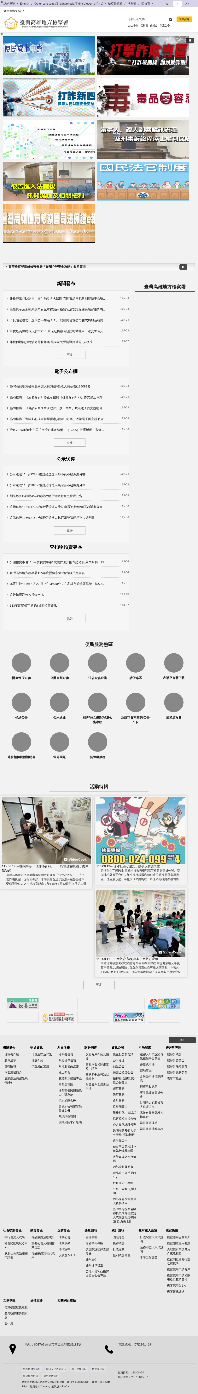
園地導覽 (119, 1237)
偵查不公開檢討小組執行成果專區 (124, 1148)
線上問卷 (64, 1072)
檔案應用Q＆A (176, 1285)
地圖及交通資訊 (42, 1054)
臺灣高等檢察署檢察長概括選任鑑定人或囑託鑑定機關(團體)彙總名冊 (124, 1215)
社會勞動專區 (12, 1230)
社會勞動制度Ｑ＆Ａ (15, 1245)
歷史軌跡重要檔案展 (16, 1315)
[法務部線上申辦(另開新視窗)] (58, 1017)
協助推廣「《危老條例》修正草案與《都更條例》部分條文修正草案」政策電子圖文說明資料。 (58, 397)
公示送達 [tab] (66, 459)
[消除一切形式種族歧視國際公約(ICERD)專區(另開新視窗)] (129, 1003)
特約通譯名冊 (67, 1100)
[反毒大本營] (23, 1003)
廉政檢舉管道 (94, 1265)
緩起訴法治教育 (177, 1066)
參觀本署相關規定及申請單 (97, 1066)
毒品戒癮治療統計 (43, 1237)
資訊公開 (118, 1047)
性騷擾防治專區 (123, 1183)
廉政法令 (91, 1259)
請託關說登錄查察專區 (97, 1251)
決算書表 (119, 1094)
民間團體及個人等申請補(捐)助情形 (124, 1132)
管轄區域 (10, 1066)
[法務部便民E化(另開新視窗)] (49, 55)
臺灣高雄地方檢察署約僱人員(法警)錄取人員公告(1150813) (50, 386)
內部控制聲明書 (123, 1167)
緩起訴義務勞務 (177, 1072)
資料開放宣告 (51, 1376)
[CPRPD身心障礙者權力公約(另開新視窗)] (164, 1003)
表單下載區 (174, 1078)
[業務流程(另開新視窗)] (49, 139)
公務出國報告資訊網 (124, 1191)
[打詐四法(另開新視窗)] (49, 97)
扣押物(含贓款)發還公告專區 (124, 1080)
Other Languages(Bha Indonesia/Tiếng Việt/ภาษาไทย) (68, 3)
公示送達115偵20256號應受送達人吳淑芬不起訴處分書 (47, 485)
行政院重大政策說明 (151, 1239)
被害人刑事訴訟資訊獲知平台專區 (151, 1056)
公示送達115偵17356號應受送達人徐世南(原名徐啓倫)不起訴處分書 (56, 506)
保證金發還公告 (123, 1072)
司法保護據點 (148, 1123)
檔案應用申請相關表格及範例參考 (178, 1277)
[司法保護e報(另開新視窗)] (49, 223)
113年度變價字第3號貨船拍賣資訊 (33, 605)
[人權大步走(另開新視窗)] (93, 1017)
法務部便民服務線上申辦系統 (70, 1092)
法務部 (132, 3)
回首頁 (145, 3)
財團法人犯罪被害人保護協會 (151, 1104)
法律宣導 (64, 1249)
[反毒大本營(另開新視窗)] (143, 97)
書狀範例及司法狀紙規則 (97, 1076)
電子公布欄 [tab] (66, 371)
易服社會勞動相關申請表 (16, 1255)
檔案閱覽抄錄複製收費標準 (178, 1261)
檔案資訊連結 (175, 1291)
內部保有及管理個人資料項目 (124, 1201)
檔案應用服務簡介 (178, 1237)
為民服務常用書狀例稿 (97, 1086)
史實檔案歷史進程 (16, 1307)
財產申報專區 (94, 1243)
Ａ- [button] (168, 3)
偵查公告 (165, 25)
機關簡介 (9, 1047)
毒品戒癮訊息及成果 (43, 1255)
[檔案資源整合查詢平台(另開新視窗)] (129, 1017)
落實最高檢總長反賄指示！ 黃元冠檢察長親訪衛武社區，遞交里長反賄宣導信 (58, 331)
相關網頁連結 (66, 1300)
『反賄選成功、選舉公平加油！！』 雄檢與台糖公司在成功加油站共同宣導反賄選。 (58, 320)
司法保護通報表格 (151, 1129)
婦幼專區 (146, 1070)
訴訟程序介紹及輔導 (97, 1056)
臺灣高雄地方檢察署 (165, 287)
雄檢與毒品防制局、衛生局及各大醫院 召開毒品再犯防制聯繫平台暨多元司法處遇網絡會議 (58, 298)
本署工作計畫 (148, 1257)
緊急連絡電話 (12, 11)
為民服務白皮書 (69, 1066)
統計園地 (118, 1230)
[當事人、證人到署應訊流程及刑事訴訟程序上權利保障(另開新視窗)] (143, 139)
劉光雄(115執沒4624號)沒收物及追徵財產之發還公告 (46, 496)
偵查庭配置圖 (40, 1066)
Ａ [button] (177, 3)
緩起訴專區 (173, 1047)
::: (2, 34)
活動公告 (64, 1237)
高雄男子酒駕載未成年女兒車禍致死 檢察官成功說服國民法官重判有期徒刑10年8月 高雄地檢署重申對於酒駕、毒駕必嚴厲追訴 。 (58, 309)
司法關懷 (145, 1047)
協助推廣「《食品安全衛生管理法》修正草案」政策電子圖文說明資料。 (58, 408)
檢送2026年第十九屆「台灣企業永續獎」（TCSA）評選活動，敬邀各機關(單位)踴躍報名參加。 (58, 430)
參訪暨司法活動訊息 (151, 1078)
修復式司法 (147, 1064)
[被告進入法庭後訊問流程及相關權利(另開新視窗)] (49, 181)
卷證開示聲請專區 (70, 1078)
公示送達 (119, 1060)
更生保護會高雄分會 (151, 1094)
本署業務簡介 (13, 1072)
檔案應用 (172, 1230)
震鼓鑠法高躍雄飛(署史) (16, 1080)
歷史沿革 (10, 1060)
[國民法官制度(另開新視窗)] (143, 181)
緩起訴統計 (174, 1054)
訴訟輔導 (90, 1047)
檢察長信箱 (115, 3)
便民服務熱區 (99, 644)
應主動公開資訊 (123, 1054)
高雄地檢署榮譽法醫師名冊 (70, 1108)
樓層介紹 (37, 1060)
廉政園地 (90, 1230)
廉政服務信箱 (30, 1376)
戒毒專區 (36, 1230)
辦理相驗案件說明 (70, 1122)
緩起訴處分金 (175, 1060)
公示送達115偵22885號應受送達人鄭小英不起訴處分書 (47, 474)
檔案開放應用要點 (178, 1243)
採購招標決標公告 (124, 1118)
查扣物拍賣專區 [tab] (66, 547)
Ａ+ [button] (187, 3)
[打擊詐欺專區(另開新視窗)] (143, 55)
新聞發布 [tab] (66, 283)
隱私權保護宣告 (32, 1369)
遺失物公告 (120, 1140)
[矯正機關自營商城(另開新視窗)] (23, 1017)
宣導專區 (91, 1237)
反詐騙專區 (120, 1106)
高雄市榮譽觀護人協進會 (151, 1114)
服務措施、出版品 (124, 1112)
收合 (182, 1040)
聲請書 (144, 25)
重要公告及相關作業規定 (43, 1245)
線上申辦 (133, 25)
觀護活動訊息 (148, 1086)
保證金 (154, 25)
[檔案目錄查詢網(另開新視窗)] (164, 1017)
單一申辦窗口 (79, 1369)
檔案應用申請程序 (178, 1269)
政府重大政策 (148, 1230)
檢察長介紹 (11, 1054)
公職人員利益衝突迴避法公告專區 (97, 1273)
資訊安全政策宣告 (56, 1369)
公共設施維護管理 (124, 1124)
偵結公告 (119, 1066)
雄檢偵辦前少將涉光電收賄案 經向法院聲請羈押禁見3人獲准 (51, 342)
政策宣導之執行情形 (124, 1158)
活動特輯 (99, 786)
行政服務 (119, 1249)
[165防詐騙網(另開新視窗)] (58, 1003)
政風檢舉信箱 (67, 1060)
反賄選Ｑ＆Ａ (67, 1255)
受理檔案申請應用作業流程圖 (178, 1251)
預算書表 (119, 1088)
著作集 (8, 1323)
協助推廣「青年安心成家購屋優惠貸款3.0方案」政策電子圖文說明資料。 (58, 419)
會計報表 (119, 1100)
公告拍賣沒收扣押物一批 (27, 594)
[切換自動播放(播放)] (190, 40)
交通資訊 (36, 1047)
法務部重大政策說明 (151, 1249)
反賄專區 (63, 1230)
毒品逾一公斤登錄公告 (124, 1175)
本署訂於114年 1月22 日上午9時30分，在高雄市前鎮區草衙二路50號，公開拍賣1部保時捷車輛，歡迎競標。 (58, 583)
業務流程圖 (66, 1084)
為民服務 (63, 1047)
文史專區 (9, 1300)
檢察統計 (119, 1243)
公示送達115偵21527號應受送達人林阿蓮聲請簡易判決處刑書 (52, 517)
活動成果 (64, 1243)
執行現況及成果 (14, 1237)
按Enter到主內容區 (14, 3)
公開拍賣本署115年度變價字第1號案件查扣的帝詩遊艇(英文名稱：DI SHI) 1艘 (58, 562)
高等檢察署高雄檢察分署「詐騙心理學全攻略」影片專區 (47, 266)
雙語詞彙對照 (67, 1116)
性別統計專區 (121, 1255)
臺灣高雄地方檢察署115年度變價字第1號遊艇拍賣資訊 (47, 573)
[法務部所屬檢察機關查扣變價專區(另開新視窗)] (93, 1003)
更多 (70, 354)
